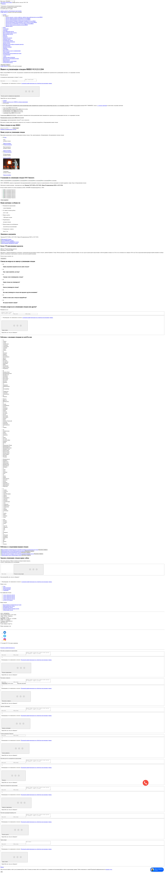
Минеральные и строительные (9, 61)
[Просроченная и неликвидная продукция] (10, 549)
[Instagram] (4, 640)
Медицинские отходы (8, 40)
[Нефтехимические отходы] (7, 551)
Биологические (6, 59)
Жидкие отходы (6, 43)
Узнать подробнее (7, 143)
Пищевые (5, 48)
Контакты (5, 36)
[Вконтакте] (4, 633)
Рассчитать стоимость (5, 64)
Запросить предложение (7, 807)
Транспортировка (7, 587)
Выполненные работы (8, 34)
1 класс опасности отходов (9, 595)
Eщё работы (3, 258)
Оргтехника (5, 49)
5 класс (4, 56)
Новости (5, 35)
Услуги (4, 14)
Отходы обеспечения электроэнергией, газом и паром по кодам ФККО (21, 22)
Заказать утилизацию (6, 728)
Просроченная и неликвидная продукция (12, 604)
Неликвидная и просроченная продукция (12, 53)
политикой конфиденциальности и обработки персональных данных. (36, 83)
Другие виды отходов (8, 62)
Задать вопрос (9, 2)
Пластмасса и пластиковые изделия (11, 58)
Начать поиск (15, 128)
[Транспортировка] (7, 144)
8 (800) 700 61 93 (4, 12)
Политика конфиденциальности (8, 647)
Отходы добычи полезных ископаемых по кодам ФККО (18, 18)
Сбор (4, 586)
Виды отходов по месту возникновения (11, 50)
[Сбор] (4, 137)
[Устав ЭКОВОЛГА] (5, 240)
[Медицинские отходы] (6, 552)
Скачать (9, 239)
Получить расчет (5, 834)
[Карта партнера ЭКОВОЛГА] (7, 243)
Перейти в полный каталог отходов (8, 129)
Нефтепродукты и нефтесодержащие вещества (13, 44)
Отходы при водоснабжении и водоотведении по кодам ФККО (20, 23)
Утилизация (5, 590)
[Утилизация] (11, 169)
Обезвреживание (7, 589)
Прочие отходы (9, 26)
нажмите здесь (109, 869)
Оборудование (6, 52)
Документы (3, 2)
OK (1, 871)
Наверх (2, 867)
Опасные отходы (7, 39)
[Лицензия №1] (4, 239)
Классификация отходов (8, 31)
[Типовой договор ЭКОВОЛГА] (8, 242)
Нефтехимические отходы (9, 606)
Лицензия (5, 30)
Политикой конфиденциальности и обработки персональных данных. (36, 659)
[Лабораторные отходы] (6, 555)
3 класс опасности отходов (9, 597)
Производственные (7, 47)
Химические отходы (7, 37)
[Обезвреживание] (7, 151)
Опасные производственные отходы (11, 608)
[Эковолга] (3, 3)
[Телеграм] (4, 637)
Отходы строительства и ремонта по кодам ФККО (17, 25)
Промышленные (6, 45)
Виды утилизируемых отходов (10, 32)
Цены (4, 27)
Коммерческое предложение (15, 11)
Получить (4, 780)
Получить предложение (6, 672)
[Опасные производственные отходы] (9, 553)
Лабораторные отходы (8, 610)
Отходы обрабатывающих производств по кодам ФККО (18, 19)
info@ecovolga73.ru (5, 11)
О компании (6, 28)
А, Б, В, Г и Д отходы (8, 600)
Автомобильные (6, 54)
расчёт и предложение (10, 95)
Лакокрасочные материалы (9, 57)
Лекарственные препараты (9, 41)
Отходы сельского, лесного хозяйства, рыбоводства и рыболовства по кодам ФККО (24, 17)
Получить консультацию (19, 573)
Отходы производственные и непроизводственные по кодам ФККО (21, 21)
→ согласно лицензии (102, 105)
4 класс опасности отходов (9, 598)
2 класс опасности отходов (9, 596)
